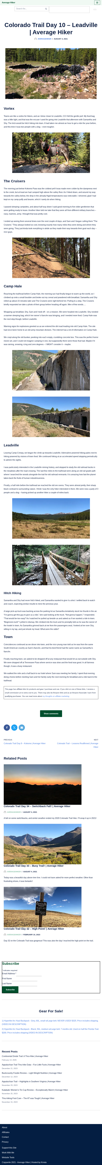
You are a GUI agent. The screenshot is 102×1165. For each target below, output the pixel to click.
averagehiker (44, 39)
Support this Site (9, 1148)
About (4, 1127)
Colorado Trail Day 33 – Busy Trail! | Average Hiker (34, 865)
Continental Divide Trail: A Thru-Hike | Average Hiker (25, 1056)
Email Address (9, 973)
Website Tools (8, 1157)
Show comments (51, 713)
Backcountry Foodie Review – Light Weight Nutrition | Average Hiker (32, 1073)
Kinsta (44, 1162)
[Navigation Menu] (97, 2)
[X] (14, 727)
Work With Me (8, 1153)
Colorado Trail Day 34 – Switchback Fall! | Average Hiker (37, 806)
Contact (5, 1137)
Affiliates (5, 1132)
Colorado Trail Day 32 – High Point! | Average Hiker (34, 928)
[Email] (22, 727)
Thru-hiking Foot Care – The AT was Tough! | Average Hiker (28, 1098)
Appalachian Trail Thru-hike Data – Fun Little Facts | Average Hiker (31, 1065)
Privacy (5, 1142)
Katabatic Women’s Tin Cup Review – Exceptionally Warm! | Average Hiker (35, 1090)
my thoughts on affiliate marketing (56, 696)
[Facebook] (7, 727)
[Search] (46, 8)
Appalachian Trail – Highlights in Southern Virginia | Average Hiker (31, 1081)
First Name (7, 978)
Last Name (7, 983)
